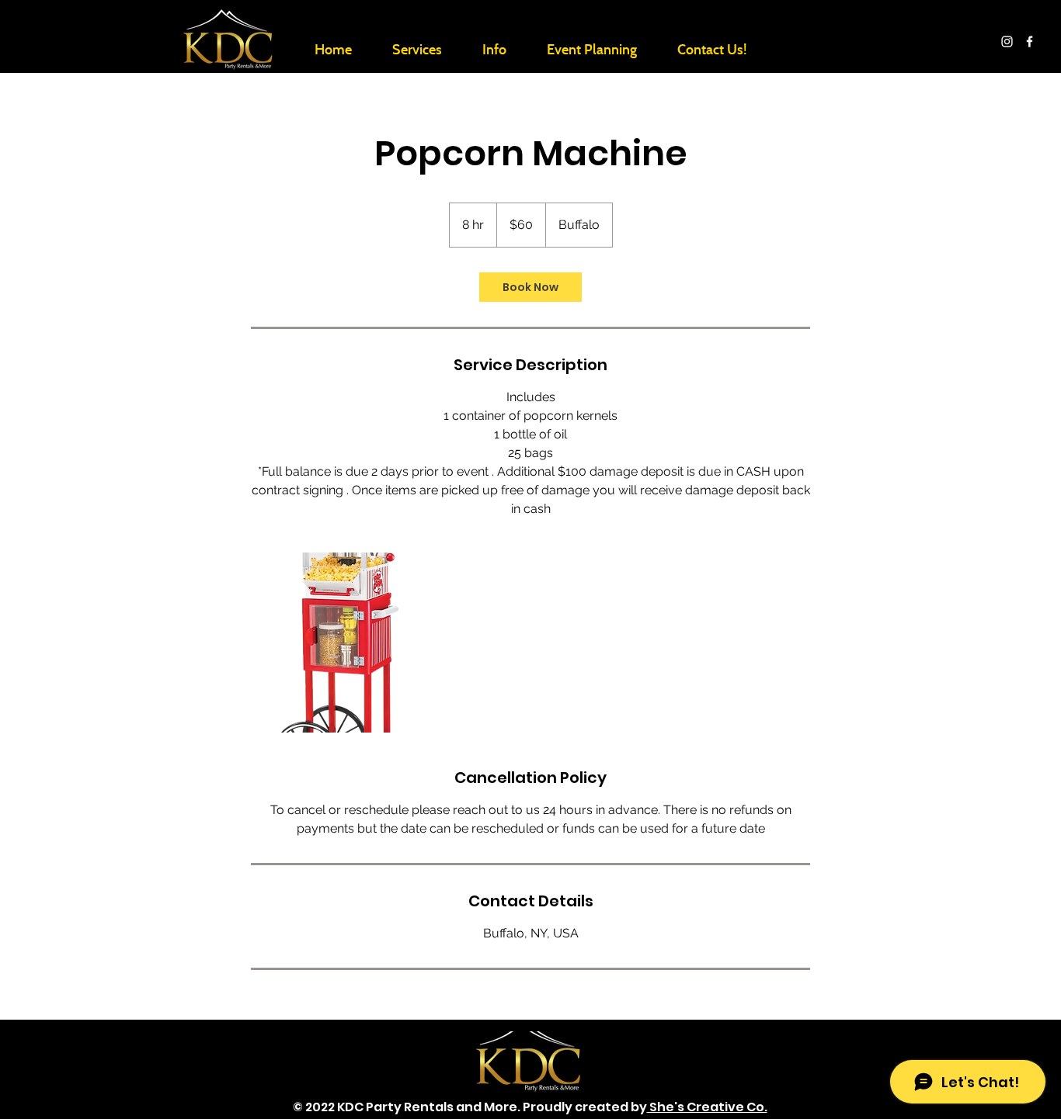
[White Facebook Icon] (1029, 41)
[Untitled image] (341, 643)
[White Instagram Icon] (1007, 41)
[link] (530, 287)
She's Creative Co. (707, 1107)
